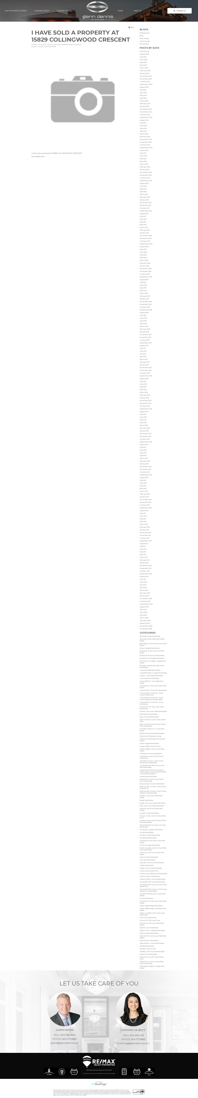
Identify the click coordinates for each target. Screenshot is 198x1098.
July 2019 (143, 282)
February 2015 (145, 428)
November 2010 (145, 568)
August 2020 (144, 246)
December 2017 (145, 334)
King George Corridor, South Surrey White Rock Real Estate (153, 792)
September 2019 (146, 277)
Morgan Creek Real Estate (149, 813)
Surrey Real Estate (146, 898)
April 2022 (143, 191)
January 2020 (144, 266)
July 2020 (143, 249)
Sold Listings (144, 44)
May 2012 (143, 519)
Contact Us (180, 11)
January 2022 (144, 200)
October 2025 (145, 81)
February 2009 (145, 620)
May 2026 (143, 62)
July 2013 (143, 480)
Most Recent (144, 51)
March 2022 (144, 194)
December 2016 (146, 367)
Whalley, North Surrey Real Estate (152, 951)
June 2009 (143, 612)
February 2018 (145, 329)
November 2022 (146, 175)
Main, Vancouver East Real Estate (152, 806)
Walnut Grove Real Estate (149, 928)
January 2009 (145, 623)
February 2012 (145, 527)
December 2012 (145, 499)
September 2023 (146, 147)
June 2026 (143, 59)
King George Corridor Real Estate (152, 784)
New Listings (144, 38)
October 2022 (145, 178)
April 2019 (143, 290)
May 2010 (143, 585)
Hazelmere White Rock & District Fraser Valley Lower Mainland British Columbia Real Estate (153, 772)
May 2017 (143, 354)
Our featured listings (16, 11)
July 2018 (143, 315)
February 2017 (145, 362)
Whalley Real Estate (147, 946)
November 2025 (146, 79)
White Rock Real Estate (148, 954)
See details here (38, 156)
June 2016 (143, 384)
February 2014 (145, 461)
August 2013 (144, 477)
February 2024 (145, 136)
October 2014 (145, 439)
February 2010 (145, 593)
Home (120, 11)
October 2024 (145, 114)
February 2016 (145, 395)
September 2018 (146, 310)
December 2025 (146, 76)
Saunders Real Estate (147, 860)
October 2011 (144, 538)
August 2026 (144, 54)
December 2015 (145, 400)
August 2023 (144, 150)
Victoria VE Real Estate (148, 917)
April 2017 (143, 356)
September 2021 (146, 211)
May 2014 (143, 453)
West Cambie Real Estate (149, 933)
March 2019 (144, 293)
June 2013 (143, 483)
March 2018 (144, 326)
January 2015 (144, 431)
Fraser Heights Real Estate (149, 743)
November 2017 (145, 337)
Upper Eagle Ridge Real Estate (151, 906)
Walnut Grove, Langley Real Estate (152, 930)
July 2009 (143, 609)
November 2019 (145, 271)
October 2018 (145, 307)
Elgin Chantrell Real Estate (149, 717)
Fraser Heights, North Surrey (150, 746)
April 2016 (143, 389)
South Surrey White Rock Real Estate (153, 873)
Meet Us (138, 11)
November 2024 (146, 112)
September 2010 (146, 574)
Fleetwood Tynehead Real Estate (152, 733)
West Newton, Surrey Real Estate (152, 943)
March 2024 (144, 134)
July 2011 (143, 546)
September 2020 (146, 244)
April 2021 (143, 224)
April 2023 (143, 161)
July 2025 (143, 90)
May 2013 (143, 486)
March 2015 (144, 425)
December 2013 (146, 466)
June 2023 (143, 156)
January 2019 (144, 299)
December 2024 (146, 109)
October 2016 (145, 373)
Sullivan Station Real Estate (150, 876)
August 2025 (144, 87)
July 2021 (143, 216)
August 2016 (144, 378)
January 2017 (144, 365)
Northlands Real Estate (148, 838)
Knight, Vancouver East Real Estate (152, 803)
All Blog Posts (145, 33)
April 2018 (143, 323)
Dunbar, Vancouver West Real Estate (153, 711)
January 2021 (144, 233)
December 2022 (146, 172)
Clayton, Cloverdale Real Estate (151, 676)
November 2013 (145, 469)
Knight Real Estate (146, 800)
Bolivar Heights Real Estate (150, 648)
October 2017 (145, 340)
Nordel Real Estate (147, 832)
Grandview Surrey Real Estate (151, 753)
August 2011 (144, 543)
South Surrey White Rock (149, 871)
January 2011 (144, 563)
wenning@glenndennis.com (133, 1043)
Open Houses (145, 41)
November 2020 (146, 238)
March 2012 (144, 524)
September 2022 (146, 180)
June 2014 (143, 450)
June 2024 (143, 125)
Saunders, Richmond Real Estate (152, 862)
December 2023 (146, 139)
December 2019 (146, 268)
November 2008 (146, 629)
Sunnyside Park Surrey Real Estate (152, 882)
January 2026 (144, 73)
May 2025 (143, 95)
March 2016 (144, 392)
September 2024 (146, 117)
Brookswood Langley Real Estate (152, 658)
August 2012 (144, 510)
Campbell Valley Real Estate (150, 670)
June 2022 (143, 186)
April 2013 (143, 488)
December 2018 (146, 301)
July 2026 (143, 57)
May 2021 (143, 222)
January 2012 (144, 530)
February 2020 (145, 263)
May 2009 (143, 615)
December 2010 (146, 565)
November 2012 (145, 502)
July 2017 (143, 348)
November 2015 (145, 403)
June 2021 (143, 219)
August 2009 (144, 607)
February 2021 (145, 230)
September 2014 (146, 442)
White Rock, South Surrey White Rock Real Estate (152, 962)
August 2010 (144, 576)
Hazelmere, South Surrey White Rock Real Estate (151, 780)
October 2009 (145, 601)
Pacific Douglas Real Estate (150, 845)
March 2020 (144, 260)
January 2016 (144, 398)
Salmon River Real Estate (149, 857)
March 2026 (144, 68)
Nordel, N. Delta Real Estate (150, 835)
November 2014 (145, 436)
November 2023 (146, 142)
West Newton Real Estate (149, 940)
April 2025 (143, 98)
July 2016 (143, 381)
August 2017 (144, 345)
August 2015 (144, 411)
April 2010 (143, 587)
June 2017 (143, 351)
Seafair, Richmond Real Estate (151, 868)
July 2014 (143, 447)
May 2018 (143, 321)
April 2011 (143, 554)
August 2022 (144, 183)
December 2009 (146, 598)
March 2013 (144, 491)
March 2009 (144, 618)
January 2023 (144, 169)
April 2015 (143, 422)
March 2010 (144, 590)
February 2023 (145, 167)
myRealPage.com (99, 1084)
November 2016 (145, 370)
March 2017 (144, 359)
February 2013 (145, 494)
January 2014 (144, 464)
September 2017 (146, 343)
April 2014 (143, 455)
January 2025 (144, 106)
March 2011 (143, 557)
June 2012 (143, 516)
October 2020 (145, 241)
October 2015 (145, 406)
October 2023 (145, 145)
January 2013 (144, 497)
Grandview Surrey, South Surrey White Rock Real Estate (151, 762)
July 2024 (143, 123)
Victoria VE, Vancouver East (150, 920)
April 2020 (143, 257)
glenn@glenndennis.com (65, 1043)
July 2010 (143, 579)
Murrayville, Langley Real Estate (151, 829)
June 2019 (143, 285)
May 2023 (143, 158)
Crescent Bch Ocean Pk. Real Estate (153, 690)
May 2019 (143, 288)
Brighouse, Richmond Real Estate (152, 655)
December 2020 (146, 235)
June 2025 (143, 92)
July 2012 (143, 513)
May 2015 (143, 420)
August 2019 (144, 279)
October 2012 (145, 505)
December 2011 (145, 532)
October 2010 (145, 571)
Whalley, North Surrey (148, 949)
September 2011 (146, 541)
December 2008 (146, 626)
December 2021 (145, 202)
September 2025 (146, 84)
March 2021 (144, 227)
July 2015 (143, 414)
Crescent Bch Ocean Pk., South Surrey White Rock (151, 694)
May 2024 (143, 128)
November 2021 (145, 205)
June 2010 (143, 582)
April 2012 (143, 521)
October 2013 (145, 472)
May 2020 (143, 255)
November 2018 (145, 304)
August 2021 (144, 213)
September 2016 (146, 376)
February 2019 (145, 296)
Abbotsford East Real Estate (150, 636)
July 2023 (143, 153)
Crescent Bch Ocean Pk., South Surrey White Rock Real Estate (151, 698)
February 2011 (145, 560)
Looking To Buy (41, 11)
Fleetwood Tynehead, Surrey (150, 736)
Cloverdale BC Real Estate (149, 678)
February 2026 (145, 70)
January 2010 (144, 596)
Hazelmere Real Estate (148, 776)
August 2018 (144, 312)
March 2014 (144, 458)
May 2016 (143, 387)
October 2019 (145, 274)
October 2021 (145, 208)
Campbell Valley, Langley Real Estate (153, 673)
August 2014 (144, 444)
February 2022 (145, 197)
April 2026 (143, 65)
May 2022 (143, 189)
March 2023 (144, 164)
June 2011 (143, 549)
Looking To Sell (64, 11)
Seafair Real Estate (147, 865)
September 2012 (146, 508)
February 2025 (145, 103)
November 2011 (145, 535)
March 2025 (144, 101)
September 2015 (146, 409)
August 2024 (144, 120)
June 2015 (143, 417)
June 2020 (143, 252)
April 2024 (143, 131)
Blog (154, 11)
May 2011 (143, 552)
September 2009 (146, 604)
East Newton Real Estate (149, 714)
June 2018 (143, 318)
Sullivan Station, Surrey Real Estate (152, 879)
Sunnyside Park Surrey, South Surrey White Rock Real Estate (153, 890)
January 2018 (144, 332)
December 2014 (146, 433)
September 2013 (146, 475)
